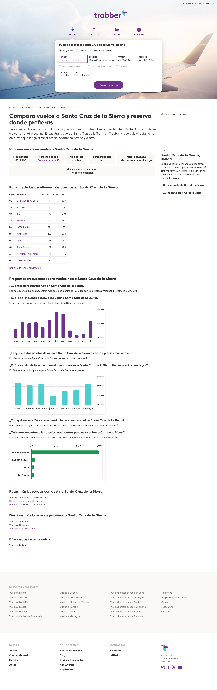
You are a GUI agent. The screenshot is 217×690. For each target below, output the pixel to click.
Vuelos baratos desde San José (127, 592)
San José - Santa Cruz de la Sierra (27, 497)
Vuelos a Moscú (18, 606)
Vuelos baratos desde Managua (127, 597)
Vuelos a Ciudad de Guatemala (25, 616)
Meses (164, 602)
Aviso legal (165, 661)
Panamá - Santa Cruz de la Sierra (27, 504)
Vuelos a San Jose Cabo (22, 528)
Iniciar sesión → (206, 3)
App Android (67, 664)
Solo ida (84, 51)
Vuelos (13, 650)
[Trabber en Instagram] (163, 668)
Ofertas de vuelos (20, 655)
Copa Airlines (23, 247)
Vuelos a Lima (67, 611)
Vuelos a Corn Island (71, 597)
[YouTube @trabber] (179, 668)
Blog (62, 655)
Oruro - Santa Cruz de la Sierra (25, 501)
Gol (18, 214)
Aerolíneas (166, 592)
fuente (164, 150)
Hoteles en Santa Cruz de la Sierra (183, 185)
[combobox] (73, 59)
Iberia (20, 240)
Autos (12, 664)
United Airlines (24, 260)
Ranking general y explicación (25, 267)
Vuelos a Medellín (18, 602)
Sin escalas (124, 67)
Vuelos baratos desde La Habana (128, 606)
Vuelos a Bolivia (17, 545)
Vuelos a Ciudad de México (74, 602)
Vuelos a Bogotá (69, 592)
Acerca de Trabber (71, 650)
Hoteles (13, 659)
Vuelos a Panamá (18, 611)
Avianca (21, 220)
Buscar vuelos (108, 85)
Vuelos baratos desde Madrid (125, 602)
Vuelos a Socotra (18, 521)
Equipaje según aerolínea (174, 597)
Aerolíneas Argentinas (27, 253)
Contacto (115, 650)
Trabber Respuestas (72, 659)
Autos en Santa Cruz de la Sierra (182, 192)
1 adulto (65, 75)
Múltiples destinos (102, 51)
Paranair (21, 207)
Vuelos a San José (19, 597)
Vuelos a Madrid (17, 592)
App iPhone (66, 669)
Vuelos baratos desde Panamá (126, 616)
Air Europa (22, 234)
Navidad (165, 611)
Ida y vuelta (68, 51)
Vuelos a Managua (70, 616)
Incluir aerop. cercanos (72, 67)
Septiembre (167, 606)
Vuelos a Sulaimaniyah (21, 524)
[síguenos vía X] (173, 668)
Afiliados (115, 655)
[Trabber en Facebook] (168, 668)
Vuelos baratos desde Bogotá (126, 611)
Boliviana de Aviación (49, 160)
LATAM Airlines (24, 227)
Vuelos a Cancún (69, 606)
